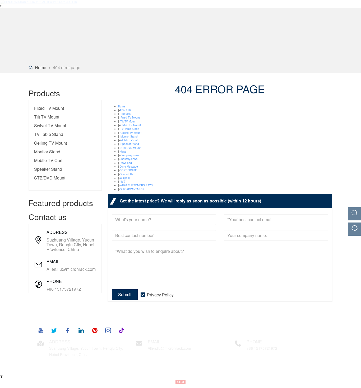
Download (126, 163)
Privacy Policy (160, 295)
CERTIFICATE (128, 170)
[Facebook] (67, 330)
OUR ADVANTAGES (132, 189)
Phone (254, 342)
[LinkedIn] (81, 330)
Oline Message (129, 166)
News (123, 151)
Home (40, 67)
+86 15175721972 (64, 289)
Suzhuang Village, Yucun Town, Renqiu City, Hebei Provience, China (70, 245)
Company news (130, 155)
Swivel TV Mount (50, 125)
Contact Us (126, 174)
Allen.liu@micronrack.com (71, 269)
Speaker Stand (48, 169)
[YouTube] (40, 330)
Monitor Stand (47, 152)
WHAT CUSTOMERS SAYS (136, 185)
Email (154, 342)
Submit (124, 294)
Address (59, 342)
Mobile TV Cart (48, 160)
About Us (125, 110)
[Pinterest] (94, 330)
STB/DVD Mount (49, 178)
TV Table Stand (48, 134)
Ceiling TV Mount (50, 143)
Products (125, 114)
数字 (123, 181)
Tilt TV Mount (46, 117)
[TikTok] (121, 330)
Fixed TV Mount (49, 108)
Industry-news (129, 159)
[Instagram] (108, 330)
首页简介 (125, 178)
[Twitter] (54, 330)
